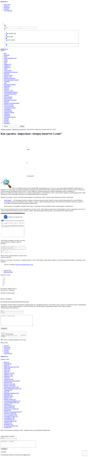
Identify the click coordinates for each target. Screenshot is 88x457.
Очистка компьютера (10, 94)
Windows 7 (7, 66)
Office (6, 59)
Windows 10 (7, 64)
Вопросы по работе (9, 78)
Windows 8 (7, 67)
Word (5, 69)
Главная (6, 345)
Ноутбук (6, 89)
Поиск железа (8, 98)
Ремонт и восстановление (11, 103)
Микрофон (7, 86)
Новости (6, 6)
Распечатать (9, 272)
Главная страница (6, 129)
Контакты (7, 7)
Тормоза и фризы (9, 112)
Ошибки (6, 95)
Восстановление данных (11, 80)
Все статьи (7, 4)
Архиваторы (8, 70)
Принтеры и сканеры (10, 100)
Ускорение (7, 115)
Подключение (8, 97)
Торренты (7, 114)
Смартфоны (7, 109)
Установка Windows (10, 117)
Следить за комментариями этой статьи (14, 340)
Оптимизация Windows (11, 92)
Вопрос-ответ (8, 76)
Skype (6, 61)
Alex (10, 270)
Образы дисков (8, 90)
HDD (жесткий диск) (10, 58)
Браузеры (7, 73)
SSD (5, 63)
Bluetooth (6, 55)
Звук (5, 83)
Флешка (6, 118)
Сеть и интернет (9, 106)
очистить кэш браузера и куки (24, 264)
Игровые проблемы (10, 84)
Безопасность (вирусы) (11, 72)
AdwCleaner (7, 200)
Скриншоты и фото (10, 107)
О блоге (6, 120)
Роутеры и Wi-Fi (9, 104)
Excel (5, 56)
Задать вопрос (8, 10)
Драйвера (7, 81)
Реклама (6, 9)
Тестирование (8, 111)
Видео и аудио (8, 75)
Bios (5, 53)
